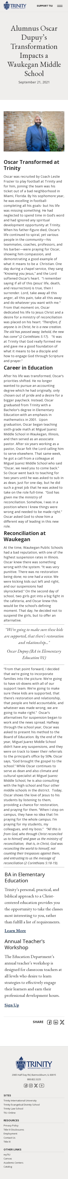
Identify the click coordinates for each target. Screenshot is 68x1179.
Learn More (15, 930)
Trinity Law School (13, 1108)
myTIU (7, 1154)
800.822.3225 (34, 1079)
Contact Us (9, 1137)
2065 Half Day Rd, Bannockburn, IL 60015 (34, 1074)
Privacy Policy (11, 1125)
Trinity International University (20, 1100)
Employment (10, 1133)
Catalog (8, 1166)
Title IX (7, 1141)
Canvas (8, 1158)
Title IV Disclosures (14, 1129)
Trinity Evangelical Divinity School (22, 1104)
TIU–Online (10, 1112)
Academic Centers (13, 1162)
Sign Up (12, 1005)
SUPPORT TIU (45, 5)
